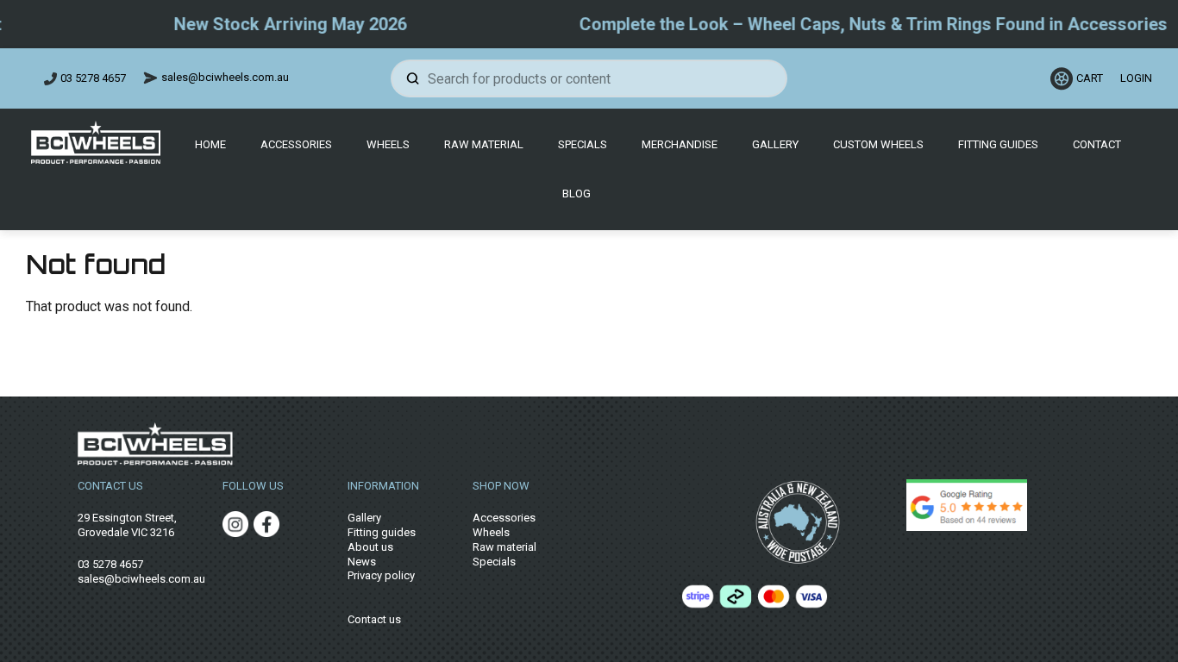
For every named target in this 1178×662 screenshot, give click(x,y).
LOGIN (1133, 78)
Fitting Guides (998, 144)
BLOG (576, 193)
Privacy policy (381, 575)
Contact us (374, 619)
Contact (1097, 144)
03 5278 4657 (93, 78)
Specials (582, 144)
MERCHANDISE (679, 144)
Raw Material (483, 144)
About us (370, 546)
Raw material (504, 546)
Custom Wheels (878, 144)
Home (210, 144)
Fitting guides (382, 532)
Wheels (388, 144)
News (362, 561)
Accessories (296, 144)
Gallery (775, 144)
